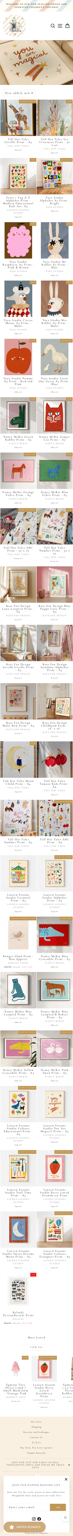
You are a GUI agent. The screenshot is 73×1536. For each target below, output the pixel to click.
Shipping (37, 1427)
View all (36, 1347)
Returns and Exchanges (36, 1432)
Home (35, 56)
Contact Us (36, 1437)
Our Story (36, 1421)
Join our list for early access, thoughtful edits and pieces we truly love (36, 1465)
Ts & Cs (36, 1442)
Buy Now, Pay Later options (36, 1447)
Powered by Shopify (36, 1533)
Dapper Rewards (36, 1453)
